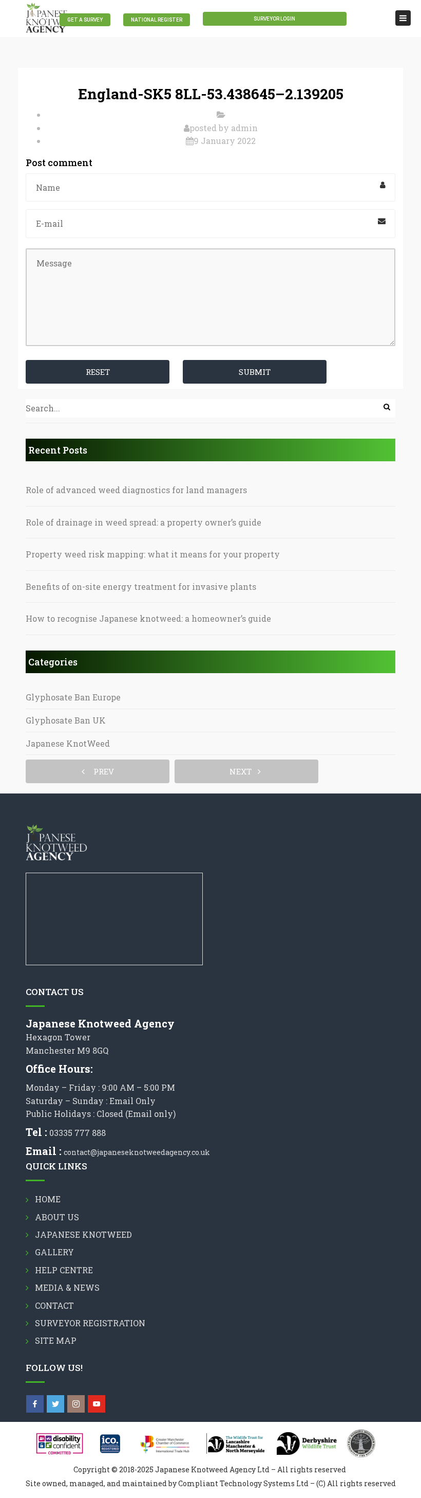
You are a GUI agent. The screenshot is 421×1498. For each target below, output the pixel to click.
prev (100, 771)
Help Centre (64, 1270)
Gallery (54, 1252)
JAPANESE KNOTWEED (83, 1234)
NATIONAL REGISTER (156, 20)
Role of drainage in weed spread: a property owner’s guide (143, 522)
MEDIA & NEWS (67, 1287)
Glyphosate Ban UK (66, 720)
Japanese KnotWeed (68, 743)
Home (48, 1199)
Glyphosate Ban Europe (73, 697)
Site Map (55, 1340)
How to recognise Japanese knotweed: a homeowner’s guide (148, 618)
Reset (98, 372)
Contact (54, 1305)
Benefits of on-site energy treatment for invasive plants (141, 586)
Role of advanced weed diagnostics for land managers (136, 489)
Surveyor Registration (90, 1322)
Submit (255, 372)
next (243, 771)
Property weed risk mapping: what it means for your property (153, 554)
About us (57, 1217)
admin (244, 127)
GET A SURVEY (85, 20)
